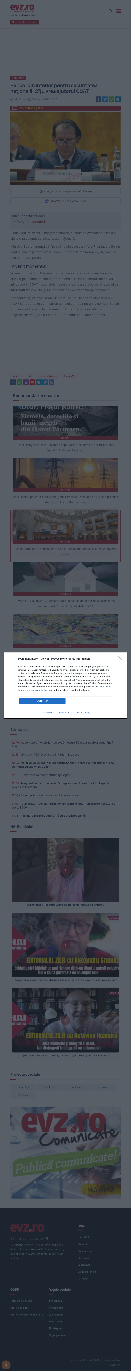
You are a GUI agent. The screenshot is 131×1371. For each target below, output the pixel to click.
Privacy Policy (84, 712)
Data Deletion (47, 712)
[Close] (121, 659)
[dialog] (65, 685)
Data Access (65, 712)
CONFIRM (42, 701)
